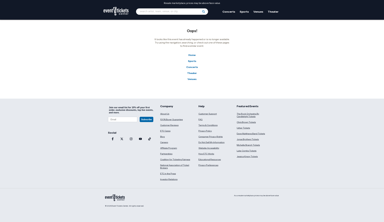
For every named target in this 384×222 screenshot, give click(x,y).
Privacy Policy (205, 131)
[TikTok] (149, 139)
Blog (162, 136)
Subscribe (146, 119)
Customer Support (207, 113)
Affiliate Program (168, 148)
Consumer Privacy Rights (210, 136)
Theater (192, 73)
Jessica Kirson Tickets (247, 156)
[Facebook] (112, 139)
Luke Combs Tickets (246, 150)
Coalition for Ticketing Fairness (175, 159)
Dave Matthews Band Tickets (251, 133)
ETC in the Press (168, 173)
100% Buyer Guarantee (171, 119)
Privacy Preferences (208, 165)
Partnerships (166, 153)
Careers (164, 142)
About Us (164, 113)
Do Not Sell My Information (211, 142)
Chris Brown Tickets (246, 122)
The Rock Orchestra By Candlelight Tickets (248, 115)
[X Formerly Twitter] (122, 139)
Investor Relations (168, 179)
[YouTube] (140, 139)
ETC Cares (165, 131)
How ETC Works (206, 153)
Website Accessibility (208, 148)
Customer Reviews (169, 125)
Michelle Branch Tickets (248, 145)
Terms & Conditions (208, 125)
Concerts (192, 67)
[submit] (204, 12)
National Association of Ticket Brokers (174, 166)
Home (192, 55)
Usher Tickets (243, 128)
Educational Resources (209, 159)
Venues (192, 79)
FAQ (200, 119)
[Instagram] (131, 139)
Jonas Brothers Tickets (248, 139)
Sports (192, 61)
